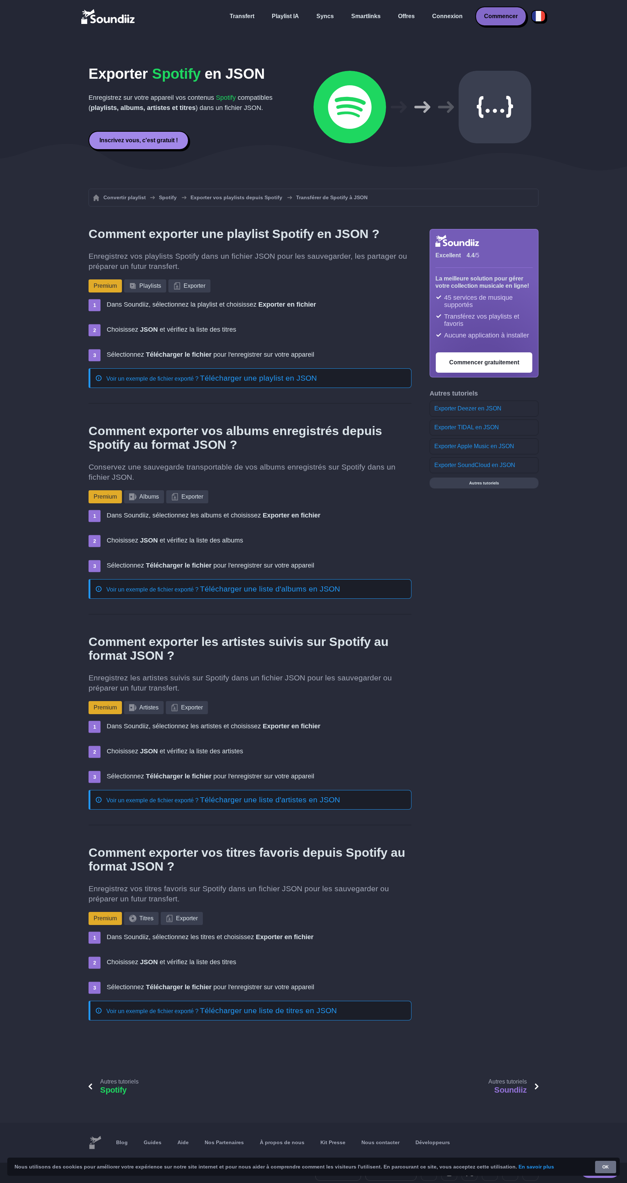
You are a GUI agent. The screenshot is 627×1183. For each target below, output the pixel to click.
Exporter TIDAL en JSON (466, 427)
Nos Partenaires (224, 1142)
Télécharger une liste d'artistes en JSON (270, 799)
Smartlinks (366, 16)
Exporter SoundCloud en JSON (474, 465)
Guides (152, 1142)
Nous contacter (380, 1142)
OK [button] (605, 1167)
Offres (406, 16)
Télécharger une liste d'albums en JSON (270, 589)
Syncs (325, 16)
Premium (105, 286)
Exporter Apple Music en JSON (474, 446)
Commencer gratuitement (484, 362)
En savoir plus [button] (536, 1167)
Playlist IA (285, 16)
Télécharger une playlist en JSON (258, 378)
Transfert (242, 16)
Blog (122, 1142)
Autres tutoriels (484, 483)
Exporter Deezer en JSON (467, 408)
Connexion (447, 16)
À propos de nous (282, 1142)
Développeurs (432, 1142)
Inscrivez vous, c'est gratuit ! (138, 140)
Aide (183, 1142)
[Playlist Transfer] (108, 16)
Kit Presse (332, 1142)
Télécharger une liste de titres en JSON (268, 1010)
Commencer (501, 16)
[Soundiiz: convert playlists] (95, 1142)
